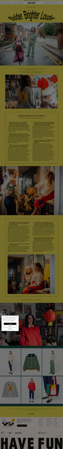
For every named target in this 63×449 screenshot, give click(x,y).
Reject (10, 326)
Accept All (10, 323)
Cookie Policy (13, 320)
